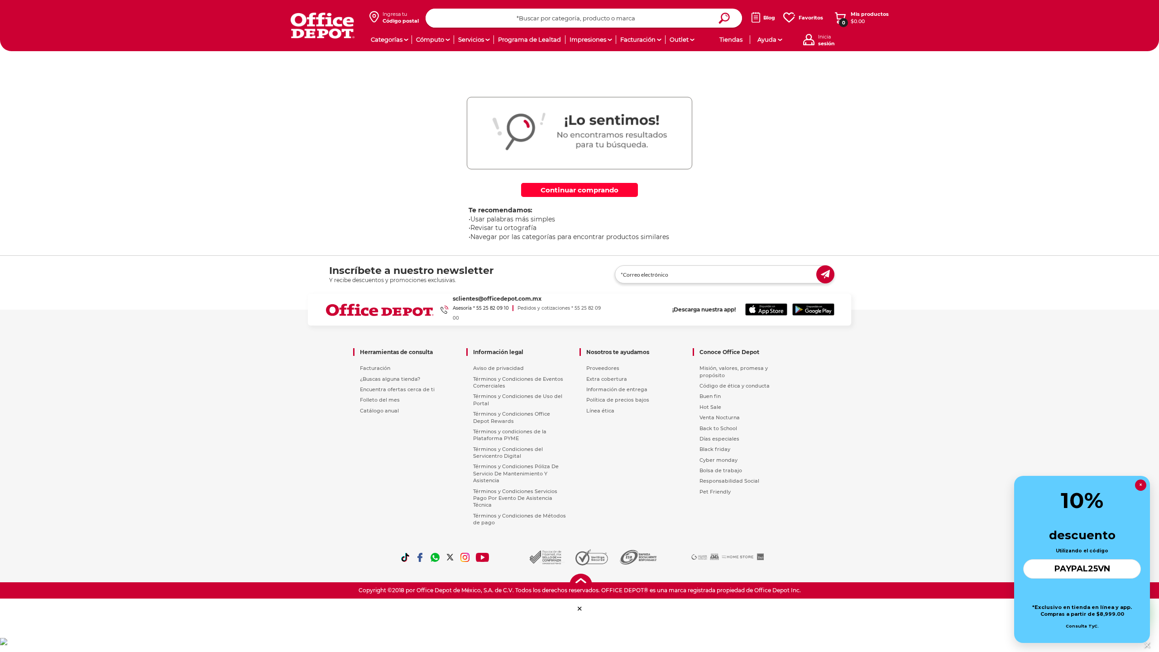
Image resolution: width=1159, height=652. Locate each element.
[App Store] (766, 309)
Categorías (386, 39)
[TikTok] (405, 557)
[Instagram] (465, 557)
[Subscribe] (825, 274)
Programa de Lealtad (529, 39)
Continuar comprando (579, 190)
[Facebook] (420, 557)
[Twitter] (450, 557)
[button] (580, 609)
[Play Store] (813, 309)
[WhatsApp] (435, 557)
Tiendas (730, 39)
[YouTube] (483, 557)
